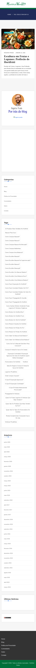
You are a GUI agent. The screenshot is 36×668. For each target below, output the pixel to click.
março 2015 (7, 587)
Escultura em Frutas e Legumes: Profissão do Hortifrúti (16, 59)
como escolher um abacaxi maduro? (16, 272)
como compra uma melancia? (14, 252)
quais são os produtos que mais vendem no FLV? (18, 405)
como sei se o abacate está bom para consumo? (17, 344)
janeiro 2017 (7, 514)
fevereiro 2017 (8, 509)
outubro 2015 (7, 563)
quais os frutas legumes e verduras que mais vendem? (18, 399)
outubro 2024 (7, 476)
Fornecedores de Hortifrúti (12, 362)
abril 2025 (7, 452)
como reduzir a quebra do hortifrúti (15, 324)
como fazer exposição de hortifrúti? (15, 284)
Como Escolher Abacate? (12, 256)
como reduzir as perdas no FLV (14, 328)
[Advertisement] (18, 150)
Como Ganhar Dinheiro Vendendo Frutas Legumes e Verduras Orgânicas (18, 307)
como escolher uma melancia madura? (16, 280)
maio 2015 (7, 577)
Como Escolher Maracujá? (12, 268)
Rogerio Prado (9, 52)
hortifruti (25, 362)
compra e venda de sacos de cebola (16, 349)
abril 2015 (7, 582)
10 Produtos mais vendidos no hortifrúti (16, 228)
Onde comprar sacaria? (12, 376)
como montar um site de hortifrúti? (15, 320)
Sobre (5, 206)
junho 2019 (7, 490)
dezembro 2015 (8, 553)
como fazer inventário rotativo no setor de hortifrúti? (18, 293)
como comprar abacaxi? (12, 240)
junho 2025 (7, 442)
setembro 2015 (8, 567)
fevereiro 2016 (8, 548)
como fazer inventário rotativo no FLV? (17, 288)
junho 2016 (7, 534)
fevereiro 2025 (8, 461)
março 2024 (7, 480)
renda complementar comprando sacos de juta (18, 417)
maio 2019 (7, 495)
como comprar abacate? (12, 236)
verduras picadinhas (11, 422)
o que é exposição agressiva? (14, 379)
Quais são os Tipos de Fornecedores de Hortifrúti (18, 411)
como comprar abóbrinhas (13, 248)
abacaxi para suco (10, 232)
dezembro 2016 (8, 519)
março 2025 (7, 456)
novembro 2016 (8, 524)
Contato (6, 210)
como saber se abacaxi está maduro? (16, 335)
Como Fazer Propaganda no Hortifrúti (16, 302)
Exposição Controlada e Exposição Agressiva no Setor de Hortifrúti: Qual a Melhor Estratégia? (17, 356)
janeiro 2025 (7, 466)
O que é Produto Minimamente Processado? (18, 388)
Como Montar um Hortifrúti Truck (14, 316)
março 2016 (7, 543)
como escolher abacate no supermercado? (17, 260)
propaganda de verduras (12, 393)
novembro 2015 (8, 558)
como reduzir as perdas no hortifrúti (16, 332)
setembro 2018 (8, 500)
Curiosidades (7, 201)
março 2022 (7, 485)
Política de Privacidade (10, 196)
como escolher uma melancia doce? (16, 276)
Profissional (8, 32)
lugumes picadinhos (11, 372)
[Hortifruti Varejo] (18, 4)
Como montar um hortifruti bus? (14, 312)
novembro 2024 (8, 471)
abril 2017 (7, 505)
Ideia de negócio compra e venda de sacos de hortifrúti (18, 367)
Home (9, 14)
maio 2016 (7, 538)
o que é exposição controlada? (14, 383)
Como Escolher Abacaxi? (12, 264)
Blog (5, 191)
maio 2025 (7, 447)
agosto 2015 (7, 572)
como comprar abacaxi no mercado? (16, 244)
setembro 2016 (8, 529)
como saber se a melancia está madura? (17, 339)
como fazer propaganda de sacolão (15, 298)
